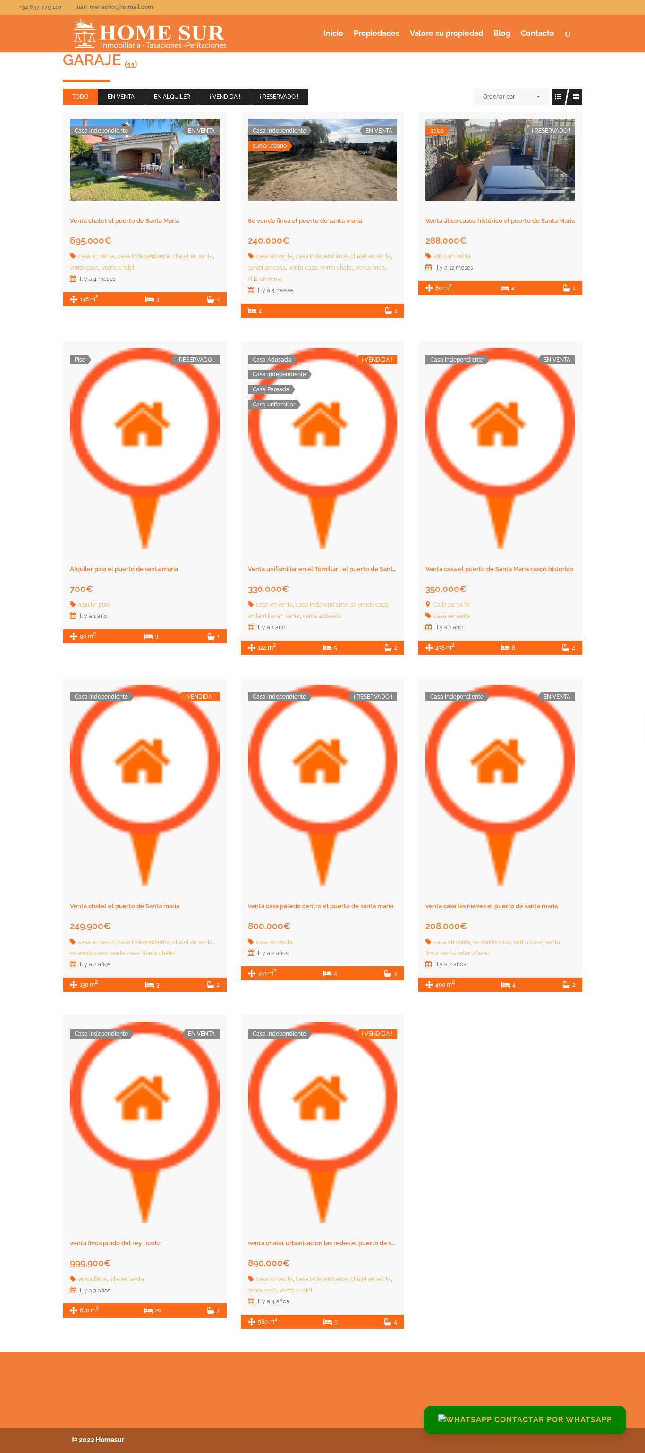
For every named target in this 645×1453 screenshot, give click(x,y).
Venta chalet (118, 267)
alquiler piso (94, 604)
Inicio (333, 34)
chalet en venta (192, 256)
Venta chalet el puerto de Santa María (124, 220)
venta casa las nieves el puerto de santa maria (491, 906)
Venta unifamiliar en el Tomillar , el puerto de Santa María (330, 569)
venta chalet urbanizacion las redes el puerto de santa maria (335, 1243)
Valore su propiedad (446, 34)
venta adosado (322, 616)
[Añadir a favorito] (144, 161)
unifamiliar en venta (274, 616)
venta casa (84, 267)
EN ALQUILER (172, 96)
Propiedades (376, 34)
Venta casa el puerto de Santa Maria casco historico (499, 569)
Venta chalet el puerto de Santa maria (124, 906)
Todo (80, 96)
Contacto (537, 34)
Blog (501, 34)
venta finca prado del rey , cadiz (115, 1243)
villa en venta (265, 279)
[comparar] (165, 161)
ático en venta (452, 256)
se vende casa (267, 267)
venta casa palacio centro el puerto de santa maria (320, 906)
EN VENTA (121, 96)
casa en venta (96, 256)
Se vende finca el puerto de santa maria (305, 220)
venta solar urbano (465, 953)
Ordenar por (499, 96)
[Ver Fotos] (124, 161)
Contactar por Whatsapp (552, 1419)
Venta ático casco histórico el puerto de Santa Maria (500, 220)
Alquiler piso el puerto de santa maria (124, 569)
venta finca (370, 267)
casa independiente (144, 256)
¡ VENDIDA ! (225, 96)
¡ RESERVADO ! (279, 96)
